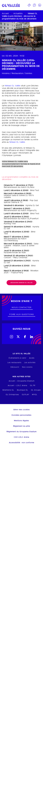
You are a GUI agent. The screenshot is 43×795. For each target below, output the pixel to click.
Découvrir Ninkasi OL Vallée (21, 282)
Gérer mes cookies (21, 410)
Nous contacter (21, 307)
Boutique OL (22, 390)
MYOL (34, 394)
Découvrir (15, 367)
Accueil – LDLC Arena (17, 385)
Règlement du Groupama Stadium (22, 432)
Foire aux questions (21, 314)
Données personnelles (21, 415)
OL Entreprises (12, 394)
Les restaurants (14, 362)
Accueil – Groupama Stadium (21, 381)
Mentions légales (21, 421)
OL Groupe (36, 390)
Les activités (29, 362)
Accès (31, 358)
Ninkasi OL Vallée (12, 86)
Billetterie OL (8, 390)
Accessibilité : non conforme (21, 443)
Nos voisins (27, 367)
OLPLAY (25, 394)
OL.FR (32, 385)
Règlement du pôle (21, 426)
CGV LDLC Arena (21, 437)
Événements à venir (17, 358)
